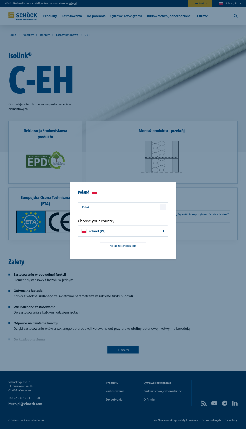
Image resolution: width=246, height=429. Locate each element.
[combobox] (123, 207)
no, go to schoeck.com (123, 245)
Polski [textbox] (85, 207)
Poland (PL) (97, 231)
